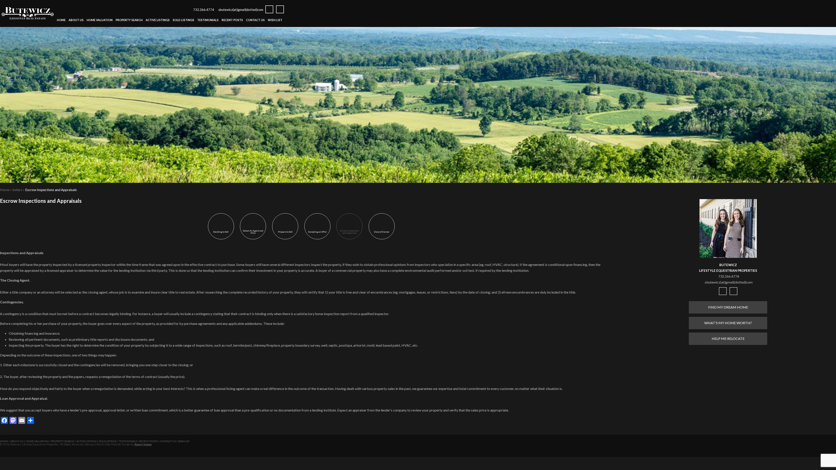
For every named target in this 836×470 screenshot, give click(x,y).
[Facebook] (269, 9)
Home (61, 20)
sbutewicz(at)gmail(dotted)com (240, 10)
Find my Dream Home (728, 307)
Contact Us (255, 20)
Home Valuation (100, 20)
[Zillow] (280, 9)
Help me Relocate (728, 338)
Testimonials (208, 20)
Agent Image (143, 444)
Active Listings (158, 20)
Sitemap (89, 444)
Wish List (275, 20)
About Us (76, 20)
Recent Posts (232, 20)
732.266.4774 (203, 10)
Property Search (129, 20)
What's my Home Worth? (728, 323)
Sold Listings (183, 20)
